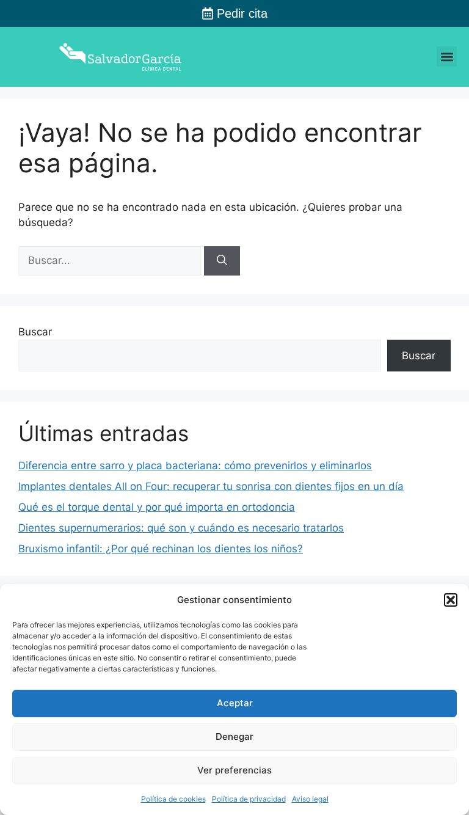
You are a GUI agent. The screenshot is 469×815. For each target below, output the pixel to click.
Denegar (234, 736)
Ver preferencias (234, 770)
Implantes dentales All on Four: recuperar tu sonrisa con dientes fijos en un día (211, 486)
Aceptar (235, 703)
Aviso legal (310, 798)
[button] (451, 600)
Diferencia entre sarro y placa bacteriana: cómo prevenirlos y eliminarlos (195, 465)
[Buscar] (222, 261)
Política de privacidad (249, 798)
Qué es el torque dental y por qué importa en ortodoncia (156, 507)
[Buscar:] (111, 260)
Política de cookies (173, 798)
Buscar (35, 332)
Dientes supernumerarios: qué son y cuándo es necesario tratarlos (181, 528)
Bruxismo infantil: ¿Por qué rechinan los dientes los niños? (160, 549)
